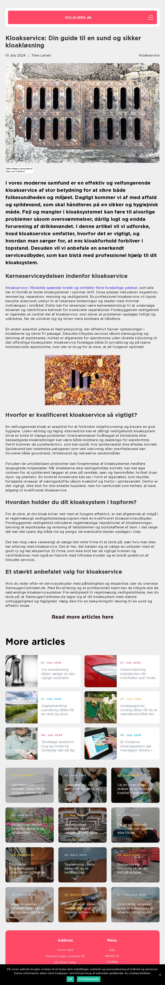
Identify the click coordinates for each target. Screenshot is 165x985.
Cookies (112, 961)
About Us (112, 956)
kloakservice (149, 55)
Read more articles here (82, 617)
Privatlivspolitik (88, 979)
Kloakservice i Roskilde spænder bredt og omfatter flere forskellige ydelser (71, 288)
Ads (112, 950)
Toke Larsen (41, 55)
